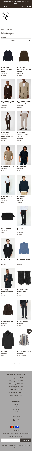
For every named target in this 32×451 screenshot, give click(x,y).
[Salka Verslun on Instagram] (18, 420)
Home (2, 29)
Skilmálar (16, 409)
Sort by (3, 37)
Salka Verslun (18, 445)
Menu (5, 6)
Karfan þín (27, 6)
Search (16, 404)
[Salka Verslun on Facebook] (14, 420)
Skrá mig (25, 440)
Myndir (16, 412)
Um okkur (16, 407)
